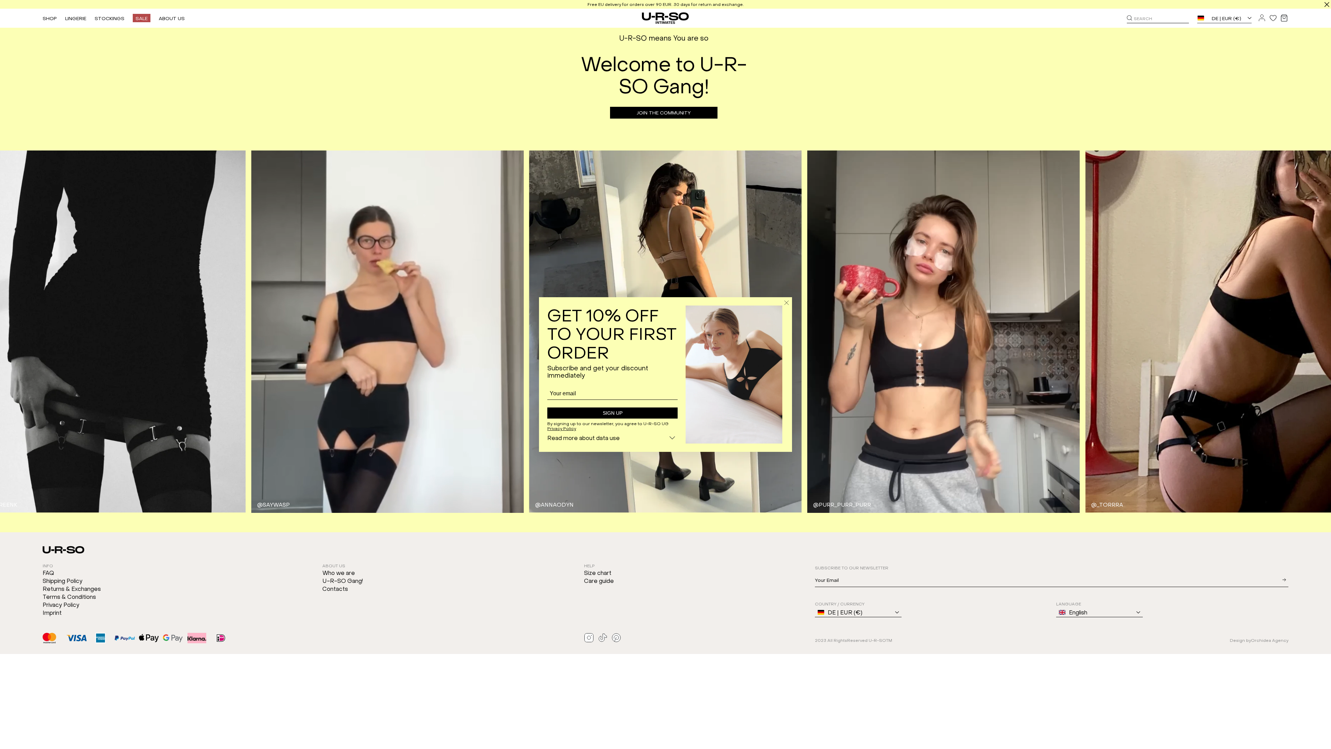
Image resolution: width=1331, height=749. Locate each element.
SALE (142, 18)
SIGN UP (613, 413)
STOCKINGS (109, 18)
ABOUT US (172, 18)
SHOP (50, 18)
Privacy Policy (561, 428)
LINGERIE (75, 18)
